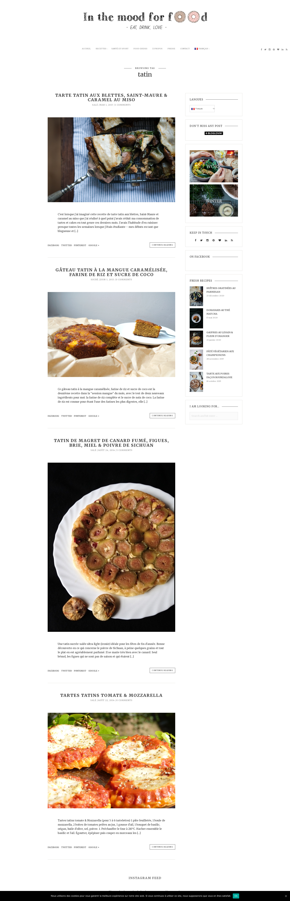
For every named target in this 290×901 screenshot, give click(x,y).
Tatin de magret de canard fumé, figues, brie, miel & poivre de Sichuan (111, 443)
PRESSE (171, 48)
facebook (53, 245)
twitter (66, 245)
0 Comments (124, 279)
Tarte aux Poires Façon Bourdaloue (219, 375)
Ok (235, 895)
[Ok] (285, 896)
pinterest (80, 245)
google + (94, 245)
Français (203, 48)
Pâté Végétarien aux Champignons (220, 353)
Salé (95, 105)
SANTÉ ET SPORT (119, 48)
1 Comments (123, 105)
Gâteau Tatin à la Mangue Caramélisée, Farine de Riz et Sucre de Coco (111, 272)
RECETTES (101, 48)
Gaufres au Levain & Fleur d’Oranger (219, 334)
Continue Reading (162, 245)
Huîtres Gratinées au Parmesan (220, 290)
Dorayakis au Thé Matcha (218, 312)
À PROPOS (157, 48)
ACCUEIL (86, 48)
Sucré (94, 279)
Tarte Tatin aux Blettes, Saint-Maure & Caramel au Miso (111, 98)
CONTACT (185, 48)
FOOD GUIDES (140, 48)
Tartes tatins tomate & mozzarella (111, 695)
